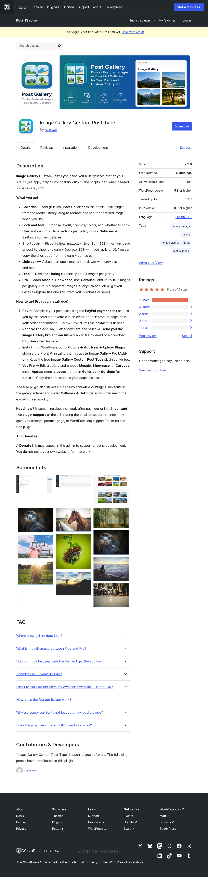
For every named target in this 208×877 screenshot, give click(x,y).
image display (170, 242)
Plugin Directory (27, 20)
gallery (186, 234)
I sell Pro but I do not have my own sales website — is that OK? (64, 687)
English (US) (184, 217)
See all (187, 336)
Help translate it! (133, 32)
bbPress (167, 822)
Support (186, 148)
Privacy (21, 828)
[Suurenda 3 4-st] (125, 480)
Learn (92, 809)
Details (26, 148)
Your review (148, 336)
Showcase (59, 809)
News (20, 816)
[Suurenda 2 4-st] (86, 480)
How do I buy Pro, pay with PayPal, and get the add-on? (59, 661)
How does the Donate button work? (43, 700)
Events (128, 816)
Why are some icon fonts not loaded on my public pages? (59, 712)
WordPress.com (172, 809)
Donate (130, 822)
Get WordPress (189, 7)
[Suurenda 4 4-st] (125, 512)
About (20, 809)
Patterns (58, 828)
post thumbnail (181, 250)
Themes (57, 816)
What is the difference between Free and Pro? (51, 648)
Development (98, 148)
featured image (181, 226)
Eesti (58, 851)
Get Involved (132, 809)
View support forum (153, 370)
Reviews (46, 148)
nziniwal (51, 130)
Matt (164, 816)
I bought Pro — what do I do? (39, 674)
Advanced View (151, 263)
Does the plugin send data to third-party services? (54, 725)
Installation (70, 148)
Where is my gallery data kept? (39, 636)
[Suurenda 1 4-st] (47, 480)
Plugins (57, 822)
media (186, 242)
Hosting (21, 822)
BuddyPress (170, 828)
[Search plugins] (59, 46)
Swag (129, 828)
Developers (96, 822)
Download (182, 126)
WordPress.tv (99, 828)
